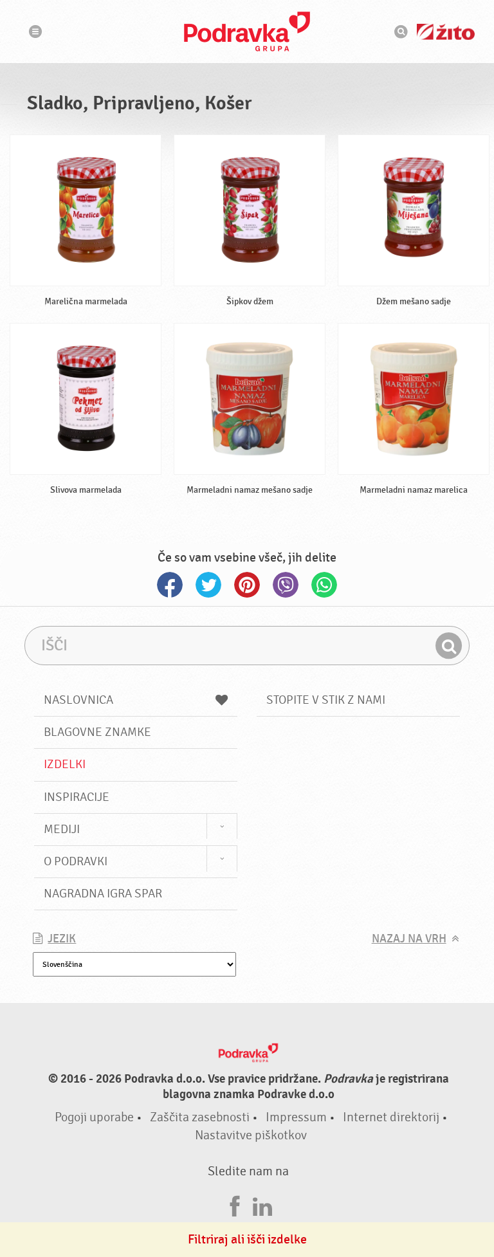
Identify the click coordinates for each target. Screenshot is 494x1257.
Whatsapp (324, 585)
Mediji (62, 829)
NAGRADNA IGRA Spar (103, 893)
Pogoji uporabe (94, 1117)
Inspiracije (76, 797)
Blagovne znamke (97, 732)
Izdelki (65, 764)
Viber (285, 585)
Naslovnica (78, 700)
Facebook (170, 585)
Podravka (247, 31)
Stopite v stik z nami (325, 700)
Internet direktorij (391, 1117)
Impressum (296, 1117)
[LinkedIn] (262, 1204)
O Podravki (75, 861)
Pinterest (247, 585)
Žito (446, 32)
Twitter (208, 585)
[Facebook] (235, 1204)
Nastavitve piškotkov (251, 1135)
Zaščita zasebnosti (200, 1117)
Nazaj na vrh (409, 939)
